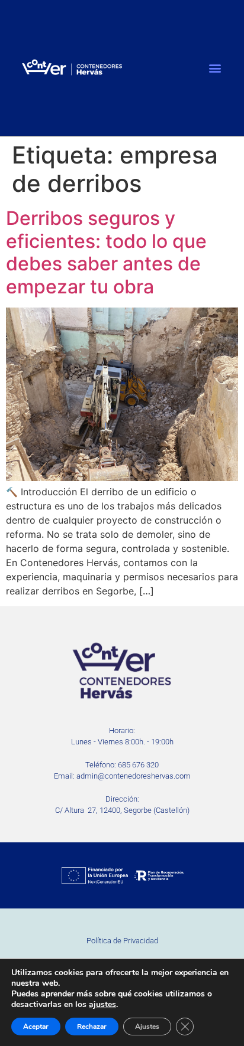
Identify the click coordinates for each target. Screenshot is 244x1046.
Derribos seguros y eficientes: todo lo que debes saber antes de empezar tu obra (106, 252)
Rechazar (92, 1026)
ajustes (102, 1004)
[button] (214, 68)
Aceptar (36, 1026)
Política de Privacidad (122, 940)
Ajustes (147, 1026)
